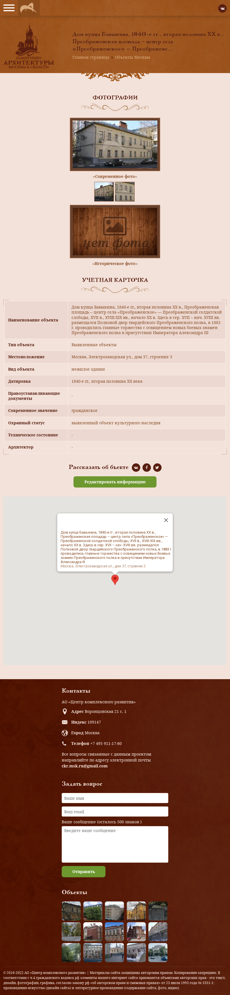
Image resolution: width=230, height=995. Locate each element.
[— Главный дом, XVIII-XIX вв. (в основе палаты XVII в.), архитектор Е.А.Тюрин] (71, 911)
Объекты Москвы (132, 57)
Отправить (83, 871)
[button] (115, 579)
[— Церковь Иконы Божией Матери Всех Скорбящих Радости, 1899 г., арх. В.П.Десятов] (136, 931)
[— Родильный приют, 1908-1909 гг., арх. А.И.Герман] (114, 931)
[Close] (166, 520)
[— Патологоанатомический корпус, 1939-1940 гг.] (92, 931)
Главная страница (90, 57)
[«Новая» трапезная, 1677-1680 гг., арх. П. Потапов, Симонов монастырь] (136, 952)
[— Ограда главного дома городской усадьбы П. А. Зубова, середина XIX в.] (157, 911)
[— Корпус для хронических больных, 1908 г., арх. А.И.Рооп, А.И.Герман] (114, 911)
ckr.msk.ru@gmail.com (85, 766)
